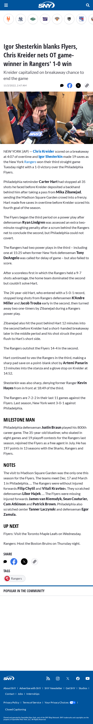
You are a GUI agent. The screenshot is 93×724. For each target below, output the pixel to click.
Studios (83, 688)
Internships (32, 693)
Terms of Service (32, 702)
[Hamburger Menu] (6, 5)
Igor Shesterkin (50, 156)
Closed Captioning (15, 709)
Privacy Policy (11, 702)
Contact (9, 693)
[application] (46, 118)
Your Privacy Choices (57, 702)
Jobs (20, 693)
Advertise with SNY (30, 688)
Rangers (30, 162)
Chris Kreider (43, 151)
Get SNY (70, 688)
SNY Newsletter (53, 688)
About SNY (9, 688)
